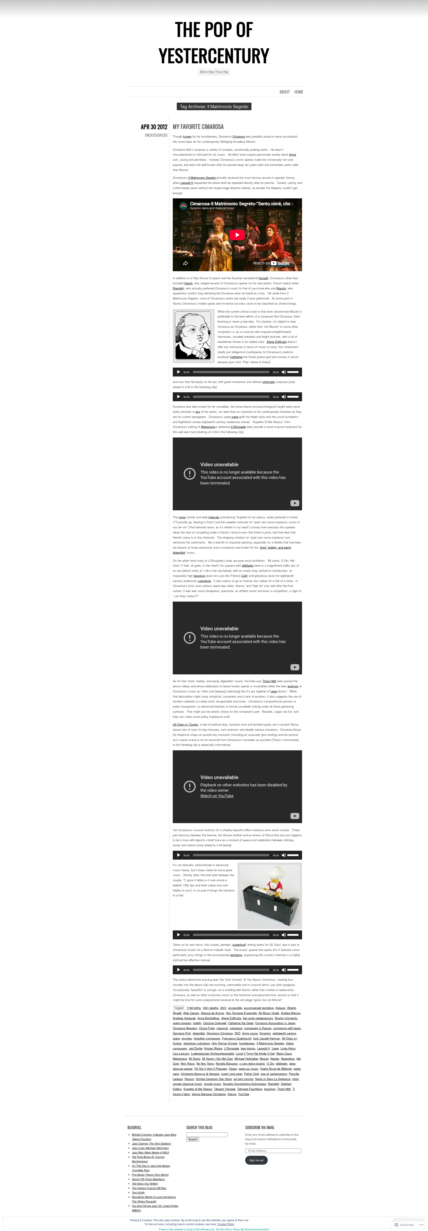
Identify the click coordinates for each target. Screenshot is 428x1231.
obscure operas (183, 1068)
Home (298, 92)
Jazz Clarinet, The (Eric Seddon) (151, 1143)
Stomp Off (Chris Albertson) (148, 1179)
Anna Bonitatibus (209, 1018)
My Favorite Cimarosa (198, 126)
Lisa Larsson (181, 1053)
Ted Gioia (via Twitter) (145, 1183)
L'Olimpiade (231, 1048)
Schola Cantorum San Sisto (214, 1079)
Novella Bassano (227, 1063)
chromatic (268, 382)
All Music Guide (269, 1013)
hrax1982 (270, 681)
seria (234, 417)
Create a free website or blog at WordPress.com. (187, 1229)
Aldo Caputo (191, 1013)
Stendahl (273, 1084)
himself (263, 278)
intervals (213, 517)
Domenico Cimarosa (220, 1033)
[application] (237, 372)
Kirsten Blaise (213, 1048)
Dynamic (265, 1033)
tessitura (269, 1089)
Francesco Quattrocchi (236, 1038)
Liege (275, 1048)
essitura (200, 576)
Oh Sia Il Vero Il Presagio (210, 1068)
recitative (236, 955)
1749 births (194, 1008)
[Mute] (284, 372)
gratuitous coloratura (196, 1043)
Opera (233, 1068)
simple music (212, 1084)
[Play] (178, 372)
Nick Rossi (188, 1063)
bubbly (197, 1023)
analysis (293, 686)
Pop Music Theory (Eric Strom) (150, 1174)
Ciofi (244, 576)
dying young (250, 1033)
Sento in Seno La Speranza (272, 1079)
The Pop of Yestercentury (214, 42)
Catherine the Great (240, 1023)
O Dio (270, 1063)
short (295, 1079)
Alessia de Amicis (212, 1013)
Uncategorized (156, 135)
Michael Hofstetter (246, 1058)
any (197, 411)
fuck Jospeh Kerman (266, 1038)
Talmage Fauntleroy (249, 1089)
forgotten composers (207, 1038)
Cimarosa (239, 136)
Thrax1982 (284, 1089)
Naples (274, 1058)
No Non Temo (205, 1063)
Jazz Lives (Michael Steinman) (150, 1148)
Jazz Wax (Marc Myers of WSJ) (150, 1152)
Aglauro (280, 1008)
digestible (199, 1033)
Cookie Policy (226, 1224)
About (285, 92)
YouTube (243, 1094)
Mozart (264, 1058)
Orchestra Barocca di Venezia (200, 1074)
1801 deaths (210, 1008)
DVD (237, 1033)
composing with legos (287, 1028)
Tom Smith (138, 1192)
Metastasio (208, 427)
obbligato (247, 565)
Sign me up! (256, 1160)
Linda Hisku (288, 1048)
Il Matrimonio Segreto (270, 1043)
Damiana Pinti (182, 1033)
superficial (239, 944)
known (187, 136)
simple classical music (187, 1084)
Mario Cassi (284, 1053)
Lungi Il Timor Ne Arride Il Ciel (255, 1053)
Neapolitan (288, 1058)
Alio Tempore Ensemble (241, 1013)
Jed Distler (195, 1048)
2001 (223, 1008)
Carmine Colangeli (214, 1023)
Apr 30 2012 (154, 126)
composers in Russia (257, 1028)
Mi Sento (194, 1058)
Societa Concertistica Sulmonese (244, 1084)
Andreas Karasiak (184, 1018)
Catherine (236, 357)
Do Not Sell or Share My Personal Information (242, 1229)
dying (292, 154)
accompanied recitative (259, 1008)
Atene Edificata (231, 1018)
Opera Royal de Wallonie (276, 1068)
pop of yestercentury (274, 1074)
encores (187, 1038)
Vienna (231, 1094)
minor (182, 517)
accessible (235, 1008)
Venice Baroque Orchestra (209, 1094)
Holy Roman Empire (224, 1043)
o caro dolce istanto (252, 1063)
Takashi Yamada (224, 1089)
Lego (274, 691)
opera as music (248, 1068)
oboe (292, 1063)
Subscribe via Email (259, 1127)
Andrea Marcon (290, 1013)
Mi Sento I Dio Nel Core (217, 1058)
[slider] (293, 372)
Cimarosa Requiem (185, 1028)
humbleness (247, 1043)
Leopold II (186, 183)
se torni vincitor (243, 1079)
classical (222, 1028)
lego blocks (248, 1048)
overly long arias (231, 1074)
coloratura (204, 581)
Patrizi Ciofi (251, 1074)
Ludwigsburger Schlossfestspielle (212, 1053)
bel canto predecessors (258, 1018)
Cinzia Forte (207, 1028)
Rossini (281, 288)
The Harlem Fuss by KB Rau (149, 1188)
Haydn (188, 283)
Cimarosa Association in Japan (275, 1023)
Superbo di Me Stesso (197, 1089)
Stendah (178, 288)
